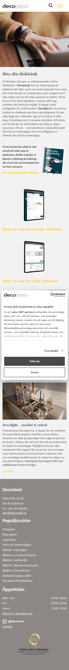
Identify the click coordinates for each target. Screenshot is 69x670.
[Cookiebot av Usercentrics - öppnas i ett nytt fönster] (50, 295)
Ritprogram (10, 534)
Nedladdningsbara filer (17, 575)
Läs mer (8, 471)
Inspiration (9, 539)
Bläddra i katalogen (15, 550)
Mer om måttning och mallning (20, 172)
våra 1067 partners (23, 311)
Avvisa (34, 372)
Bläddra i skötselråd (15, 560)
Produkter (9, 529)
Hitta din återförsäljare (17, 544)
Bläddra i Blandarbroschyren (20, 565)
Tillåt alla (34, 361)
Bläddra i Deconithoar (16, 570)
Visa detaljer (51, 350)
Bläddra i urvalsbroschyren (19, 555)
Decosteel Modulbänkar (18, 580)
